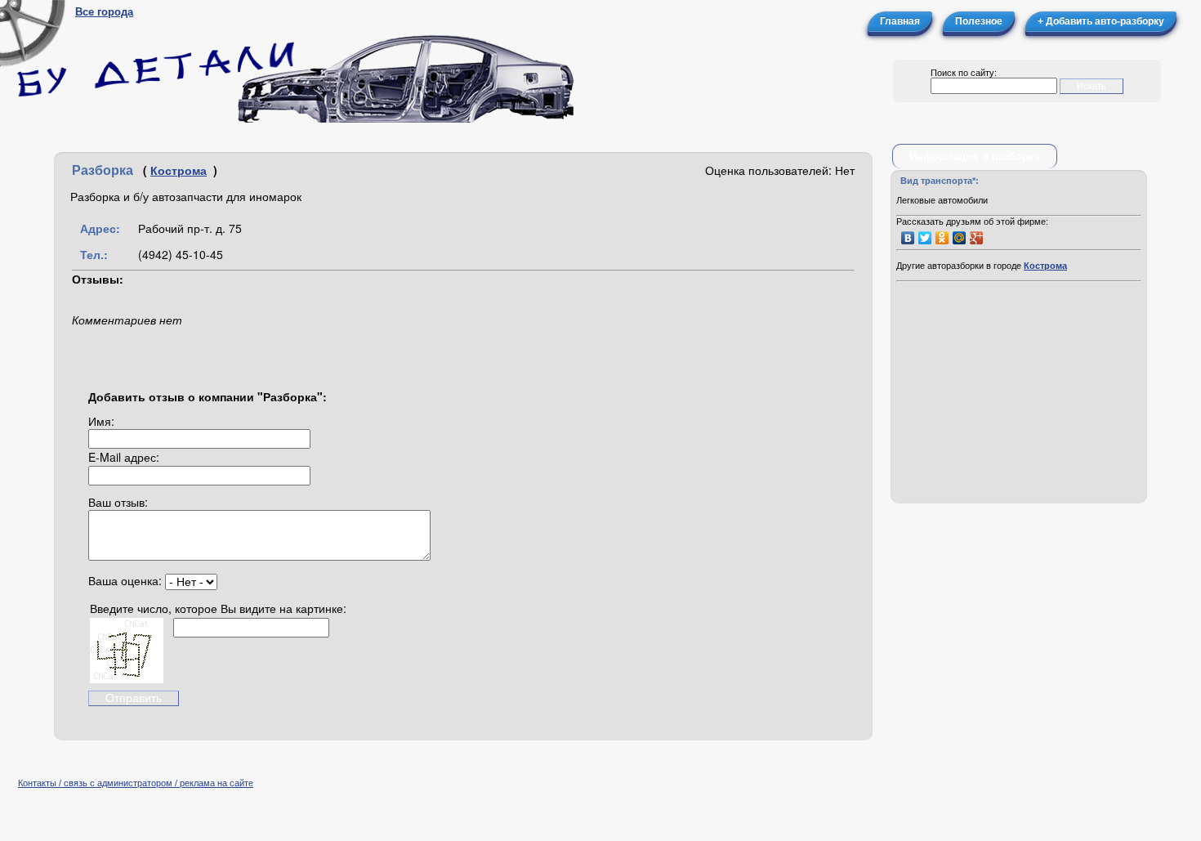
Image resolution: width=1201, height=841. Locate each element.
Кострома (178, 170)
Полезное (978, 21)
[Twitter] (925, 237)
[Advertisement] (1018, 394)
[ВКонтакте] (908, 237)
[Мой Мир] (959, 237)
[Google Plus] (976, 237)
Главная (900, 21)
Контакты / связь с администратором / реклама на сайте (135, 783)
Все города (104, 12)
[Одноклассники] (942, 237)
